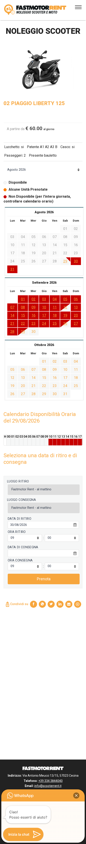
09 (34, 307)
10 (44, 307)
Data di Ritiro (19, 519)
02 (34, 299)
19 (65, 315)
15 (23, 315)
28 (12, 332)
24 (44, 323)
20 (76, 315)
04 (55, 299)
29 (65, 261)
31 (12, 269)
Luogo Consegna (21, 500)
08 (23, 307)
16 (34, 315)
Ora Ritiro (17, 532)
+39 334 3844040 (50, 781)
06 (76, 299)
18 (55, 315)
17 (44, 315)
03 (44, 299)
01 (23, 299)
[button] (76, 795)
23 (34, 323)
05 (65, 299)
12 (65, 307)
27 (76, 323)
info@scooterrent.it (48, 786)
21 (12, 323)
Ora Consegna (20, 560)
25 (55, 323)
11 (55, 307)
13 (76, 307)
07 (12, 307)
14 (12, 315)
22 (23, 323)
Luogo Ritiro (18, 481)
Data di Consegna (23, 547)
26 (65, 323)
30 (76, 261)
